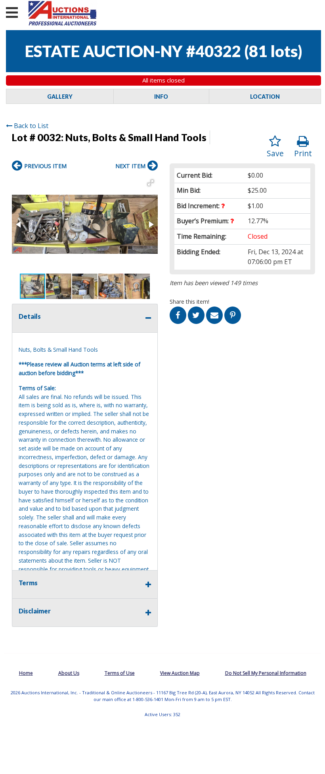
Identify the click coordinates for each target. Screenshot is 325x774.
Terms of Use (120, 673)
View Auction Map (180, 673)
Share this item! (189, 301)
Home (26, 673)
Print (303, 153)
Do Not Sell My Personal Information (265, 673)
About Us (68, 673)
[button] (150, 182)
